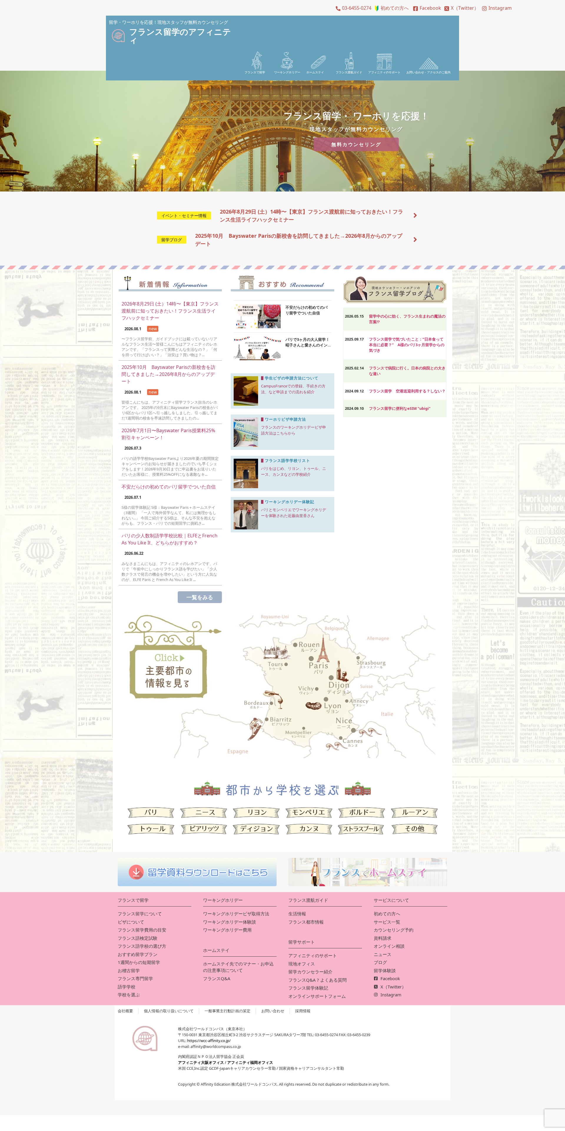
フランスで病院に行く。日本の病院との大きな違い (407, 370)
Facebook (430, 8)
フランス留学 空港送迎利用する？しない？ (407, 391)
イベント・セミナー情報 (184, 215)
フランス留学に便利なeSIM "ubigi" (400, 408)
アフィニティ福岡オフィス (250, 1062)
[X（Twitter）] (446, 8)
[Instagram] (484, 8)
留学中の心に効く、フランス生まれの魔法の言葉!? (407, 318)
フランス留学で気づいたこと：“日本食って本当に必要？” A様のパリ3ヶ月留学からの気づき (406, 344)
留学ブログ (171, 239)
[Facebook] (415, 8)
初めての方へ (394, 8)
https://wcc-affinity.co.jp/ (209, 1040)
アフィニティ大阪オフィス (201, 1062)
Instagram (500, 8)
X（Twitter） (465, 8)
